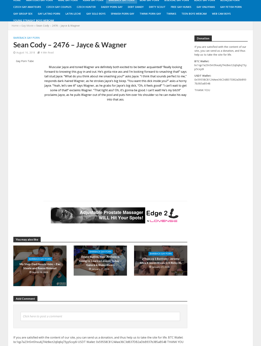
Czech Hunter (86, 7)
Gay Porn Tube (25, 61)
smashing (110, 76)
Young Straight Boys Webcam (33, 20)
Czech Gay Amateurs (27, 7)
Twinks (171, 13)
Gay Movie (27, 25)
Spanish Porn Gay (122, 13)
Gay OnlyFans (206, 7)
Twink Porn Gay (150, 13)
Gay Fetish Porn (231, 7)
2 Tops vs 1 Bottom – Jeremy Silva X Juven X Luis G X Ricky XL (161, 260)
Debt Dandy (136, 7)
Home (15, 25)
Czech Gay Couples (58, 7)
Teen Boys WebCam (194, 13)
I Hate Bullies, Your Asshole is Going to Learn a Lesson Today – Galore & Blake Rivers (100, 261)
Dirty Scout (157, 7)
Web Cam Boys (221, 13)
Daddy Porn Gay (112, 7)
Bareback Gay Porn (26, 37)
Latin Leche (73, 13)
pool (110, 95)
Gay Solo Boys (95, 13)
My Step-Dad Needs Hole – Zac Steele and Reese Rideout (40, 266)
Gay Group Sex (22, 13)
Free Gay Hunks (181, 7)
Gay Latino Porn (49, 13)
